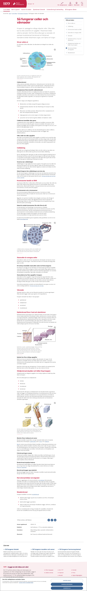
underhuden (33, 441)
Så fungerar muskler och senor (43, 549)
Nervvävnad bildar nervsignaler (72, 48)
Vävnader (70, 35)
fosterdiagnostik (24, 219)
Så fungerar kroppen (23, 13)
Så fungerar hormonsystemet (70, 549)
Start (10, 13)
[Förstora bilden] (36, 61)
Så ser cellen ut (71, 23)
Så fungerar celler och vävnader (36, 13)
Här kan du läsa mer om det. (37, 285)
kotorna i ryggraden (21, 467)
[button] (55, 520)
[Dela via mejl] (49, 520)
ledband (47, 441)
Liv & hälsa (14, 13)
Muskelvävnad (71, 52)
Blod (18, 444)
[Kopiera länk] (52, 520)
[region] (43, 584)
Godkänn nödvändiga (66, 584)
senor (40, 441)
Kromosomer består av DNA (74, 29)
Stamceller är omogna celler (74, 32)
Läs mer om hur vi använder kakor (26, 582)
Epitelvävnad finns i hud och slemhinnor (74, 39)
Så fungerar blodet (12, 549)
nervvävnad (41, 480)
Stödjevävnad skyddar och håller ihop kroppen (74, 44)
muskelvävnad (35, 494)
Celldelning (70, 26)
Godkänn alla (67, 588)
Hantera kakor (67, 580)
